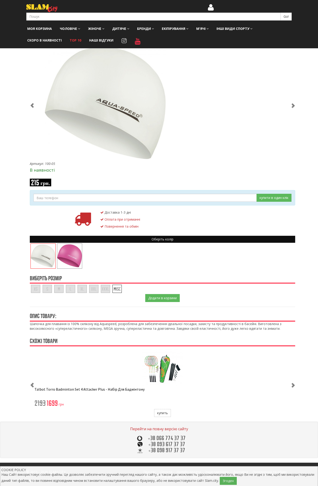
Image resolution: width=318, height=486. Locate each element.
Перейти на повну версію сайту (159, 428)
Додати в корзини (162, 298)
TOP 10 (75, 40)
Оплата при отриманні (122, 219)
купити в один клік (274, 197)
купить (162, 413)
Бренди (144, 28)
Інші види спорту (233, 28)
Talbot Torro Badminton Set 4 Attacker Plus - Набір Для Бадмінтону (89, 389)
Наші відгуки (101, 40)
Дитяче (119, 28)
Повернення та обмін (121, 226)
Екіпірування (174, 28)
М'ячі (201, 28)
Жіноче (95, 28)
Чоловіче (69, 28)
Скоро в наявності (44, 40)
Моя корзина (39, 28)
